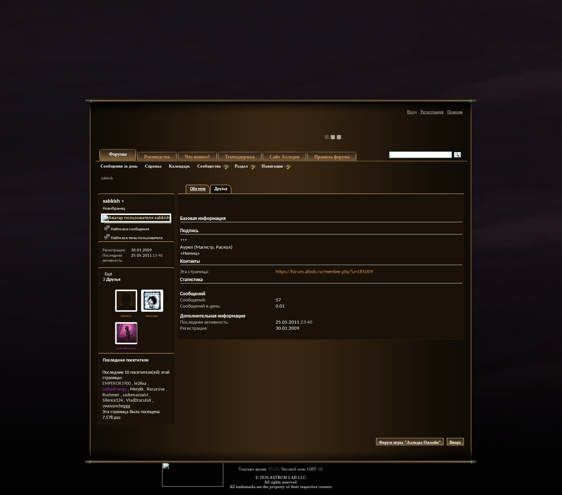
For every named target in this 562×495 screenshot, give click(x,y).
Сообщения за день (119, 166)
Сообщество (209, 166)
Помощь (455, 111)
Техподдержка (240, 157)
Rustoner (110, 395)
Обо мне (198, 189)
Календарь (179, 166)
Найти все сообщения (129, 229)
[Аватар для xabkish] (136, 218)
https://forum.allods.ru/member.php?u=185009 (324, 271)
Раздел (241, 166)
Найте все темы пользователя (136, 238)
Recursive (156, 389)
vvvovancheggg (116, 406)
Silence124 (112, 400)
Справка (153, 166)
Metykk (136, 389)
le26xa (140, 383)
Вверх (455, 442)
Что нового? (197, 157)
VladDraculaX (138, 400)
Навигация (272, 166)
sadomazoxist (135, 395)
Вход (412, 111)
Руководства (157, 157)
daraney (152, 316)
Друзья (220, 189)
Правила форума (331, 157)
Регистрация (432, 111)
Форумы (118, 154)
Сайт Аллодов (284, 157)
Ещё (108, 274)
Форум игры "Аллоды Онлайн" (410, 442)
